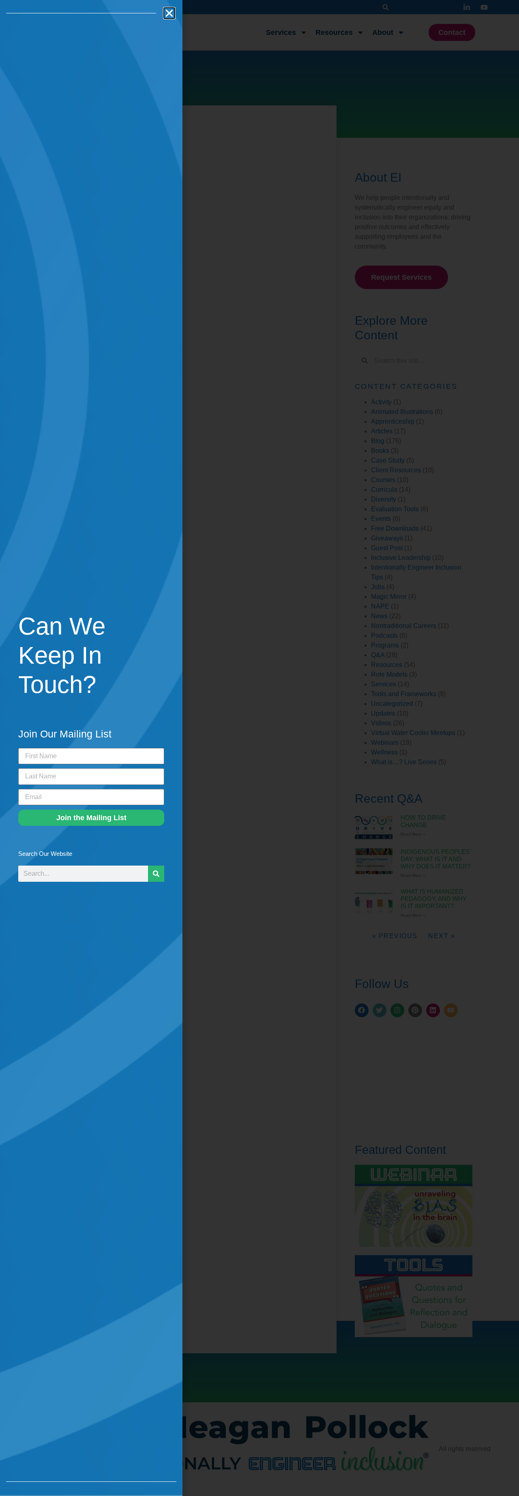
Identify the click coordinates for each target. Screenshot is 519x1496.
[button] (169, 13)
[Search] (156, 874)
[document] (259, 748)
